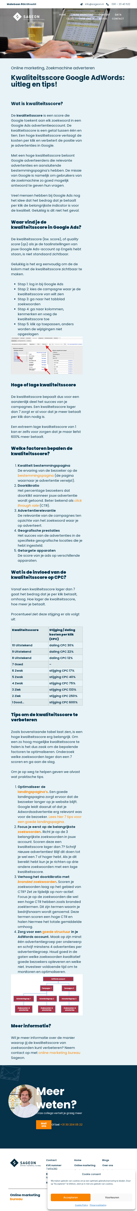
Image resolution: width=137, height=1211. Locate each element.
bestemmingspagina (36, 475)
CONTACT (118, 18)
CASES (70, 18)
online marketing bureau (59, 1052)
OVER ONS (85, 18)
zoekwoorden (29, 831)
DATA (118, 14)
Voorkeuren (112, 1197)
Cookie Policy (81, 1205)
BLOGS (103, 18)
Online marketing (25, 1197)
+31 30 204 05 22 (71, 1125)
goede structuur (56, 931)
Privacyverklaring (98, 1205)
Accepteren (70, 1197)
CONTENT (104, 14)
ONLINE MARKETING (82, 14)
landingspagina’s (33, 791)
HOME (62, 14)
